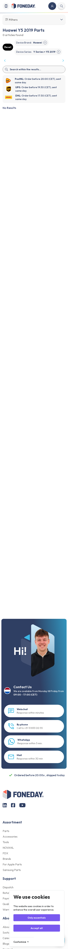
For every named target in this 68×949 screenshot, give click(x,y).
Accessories (10, 836)
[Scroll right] (63, 60)
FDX (5, 853)
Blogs (6, 943)
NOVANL (8, 847)
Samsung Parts (12, 870)
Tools (6, 842)
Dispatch (8, 887)
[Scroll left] (5, 60)
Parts (6, 831)
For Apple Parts (12, 864)
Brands (7, 858)
